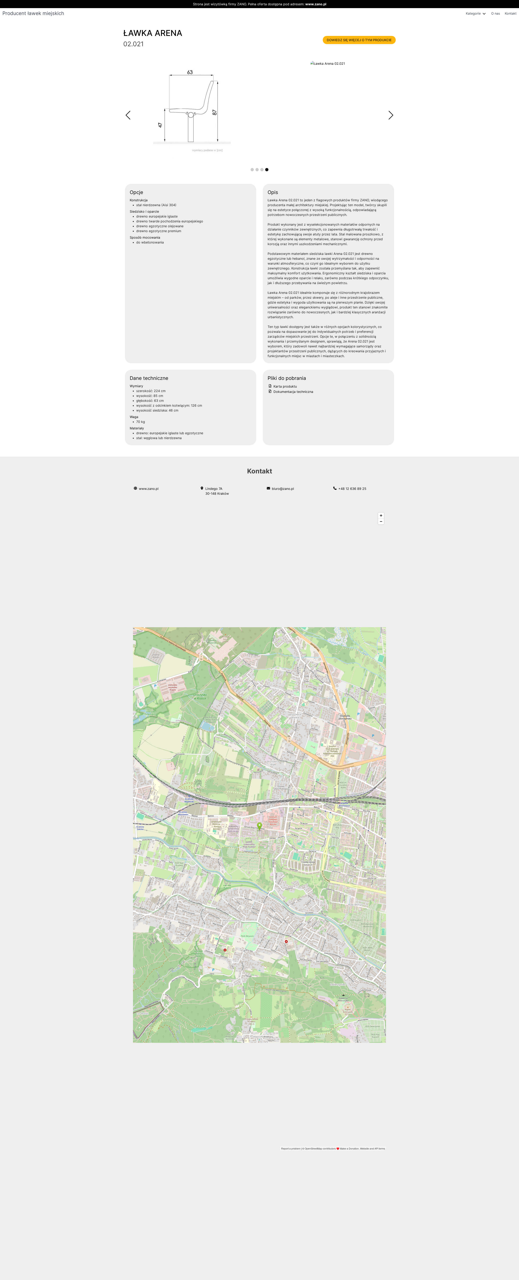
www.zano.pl (315, 4)
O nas (495, 13)
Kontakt (511, 13)
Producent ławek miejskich (33, 13)
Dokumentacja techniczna (292, 392)
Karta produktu (284, 386)
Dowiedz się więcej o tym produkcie (359, 40)
